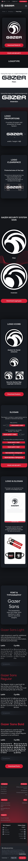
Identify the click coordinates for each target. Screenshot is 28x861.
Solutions (4, 800)
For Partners (23, 1)
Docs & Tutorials (5, 818)
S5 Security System (5, 803)
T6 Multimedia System (21, 792)
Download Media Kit (14, 45)
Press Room (4, 791)
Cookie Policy (22, 854)
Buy (26, 794)
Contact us (3, 793)
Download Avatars (14, 394)
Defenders (24, 803)
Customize (4, 857)
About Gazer (4, 787)
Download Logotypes (14, 301)
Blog (25, 800)
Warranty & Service (5, 820)
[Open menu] (26, 6)
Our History (3, 789)
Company (4, 784)
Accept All (22, 857)
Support (3, 815)
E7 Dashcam (24, 790)
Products (24, 784)
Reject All (13, 857)
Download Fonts (14, 766)
